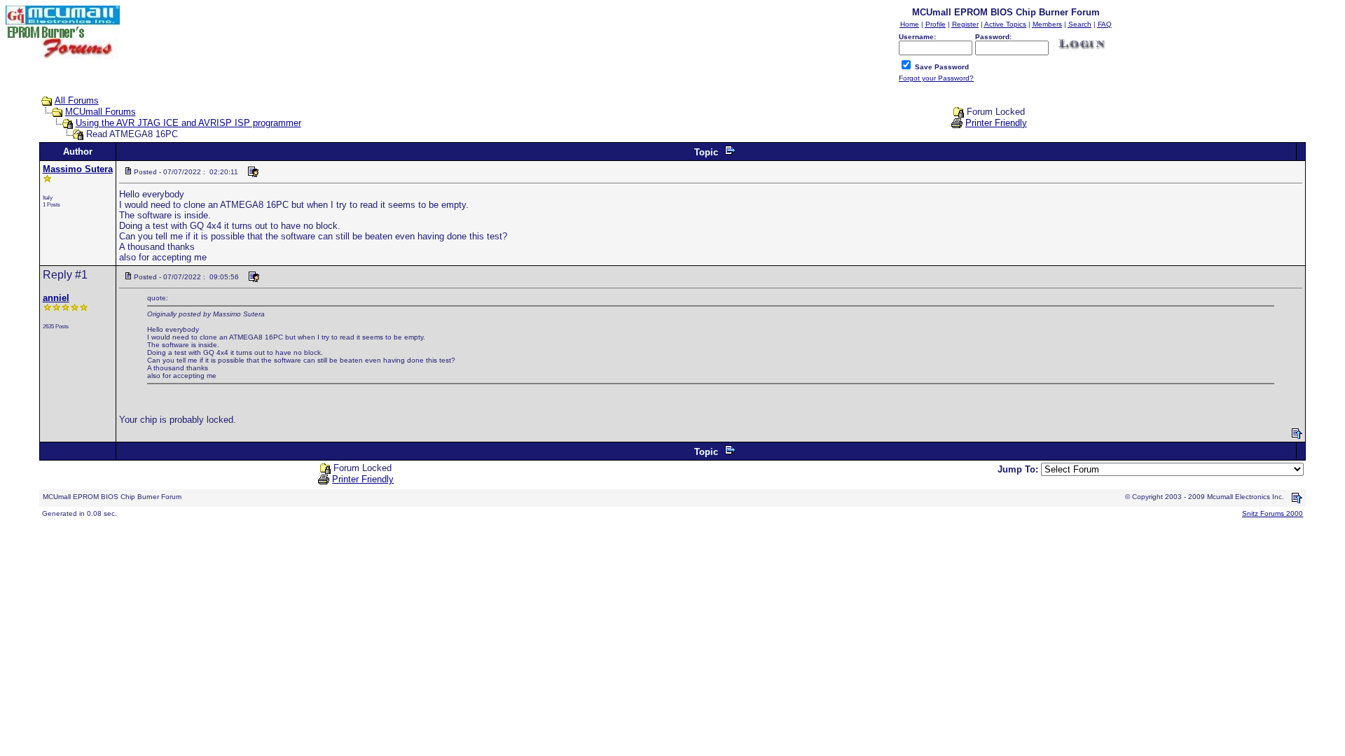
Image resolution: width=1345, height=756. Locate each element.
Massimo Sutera (78, 169)
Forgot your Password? (936, 78)
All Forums (77, 100)
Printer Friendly (996, 123)
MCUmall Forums (100, 111)
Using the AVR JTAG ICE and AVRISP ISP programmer (188, 123)
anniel (56, 298)
